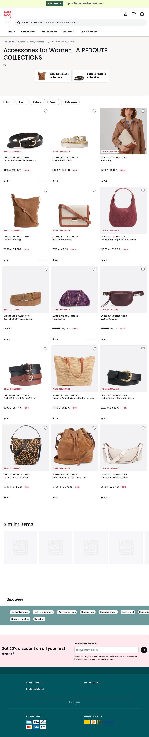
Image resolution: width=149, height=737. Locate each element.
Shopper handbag (20, 619)
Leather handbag (20, 612)
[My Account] (125, 13)
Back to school (49, 31)
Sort (8, 102)
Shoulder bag (87, 612)
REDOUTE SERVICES (92, 682)
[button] (142, 13)
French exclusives (35, 688)
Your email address (85, 643)
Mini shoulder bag (67, 612)
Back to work (28, 31)
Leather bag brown (43, 612)
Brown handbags (108, 612)
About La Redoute (34, 682)
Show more (74, 702)
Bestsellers (69, 31)
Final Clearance (88, 31)
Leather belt (128, 612)
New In (11, 31)
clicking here (107, 659)
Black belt (39, 619)
